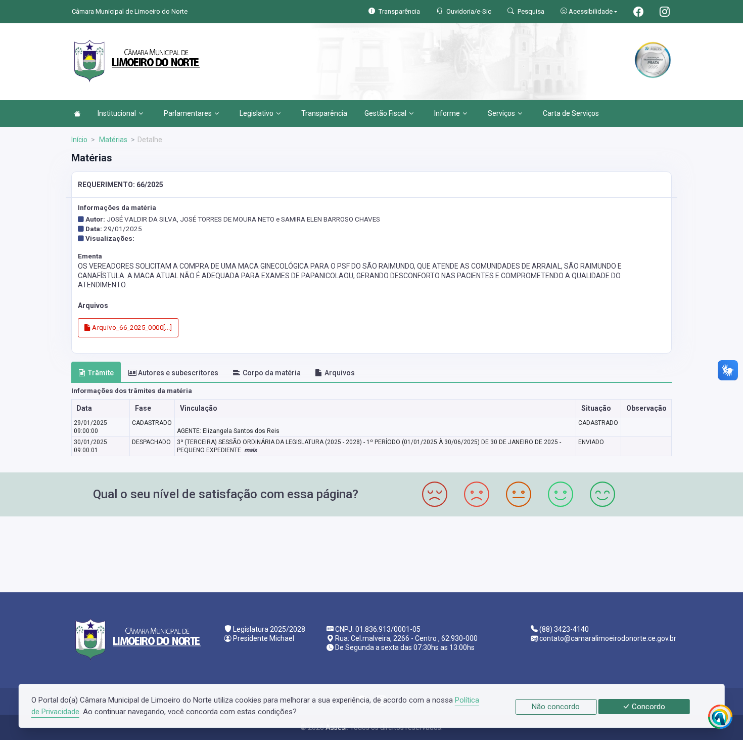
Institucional (117, 113)
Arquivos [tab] (339, 373)
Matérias (112, 140)
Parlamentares (188, 113)
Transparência (324, 113)
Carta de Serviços (571, 113)
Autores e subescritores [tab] (178, 373)
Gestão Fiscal (385, 113)
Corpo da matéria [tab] (272, 373)
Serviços (501, 113)
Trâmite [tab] (101, 373)
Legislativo (256, 113)
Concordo (647, 706)
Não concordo (556, 706)
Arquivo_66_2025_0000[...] (131, 327)
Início (79, 140)
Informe (447, 113)
